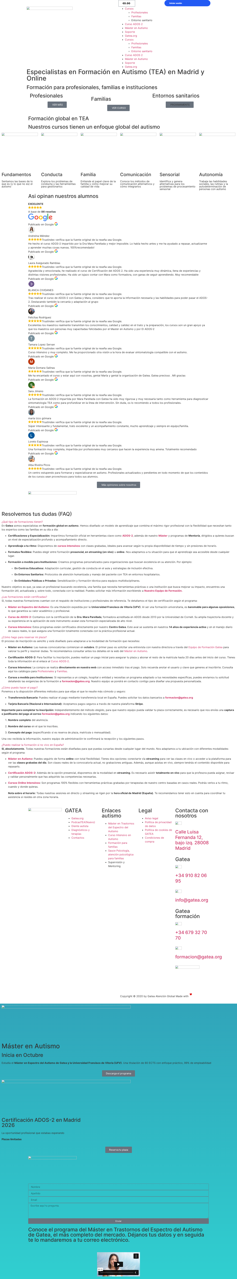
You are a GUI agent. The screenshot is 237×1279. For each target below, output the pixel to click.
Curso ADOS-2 (60, 661)
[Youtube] (14, 997)
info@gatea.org (191, 900)
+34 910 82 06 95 (191, 878)
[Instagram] (6, 997)
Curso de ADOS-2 (19, 617)
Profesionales (139, 12)
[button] (180, 105)
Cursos (129, 8)
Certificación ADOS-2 (21, 772)
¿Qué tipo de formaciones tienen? (22, 521)
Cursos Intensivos (19, 627)
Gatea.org (131, 35)
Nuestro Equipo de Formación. (163, 590)
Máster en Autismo (136, 28)
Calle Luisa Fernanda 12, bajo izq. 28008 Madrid (192, 840)
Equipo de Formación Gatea (205, 647)
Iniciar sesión (175, 3)
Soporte (130, 31)
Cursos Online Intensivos (24, 782)
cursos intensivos (69, 545)
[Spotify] (23, 997)
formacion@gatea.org (179, 697)
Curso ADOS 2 (134, 24)
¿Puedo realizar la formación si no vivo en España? (33, 744)
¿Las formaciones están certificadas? (24, 596)
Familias (136, 16)
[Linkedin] (32, 997)
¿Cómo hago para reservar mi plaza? (24, 637)
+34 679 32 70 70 (191, 935)
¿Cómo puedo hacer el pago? (20, 687)
